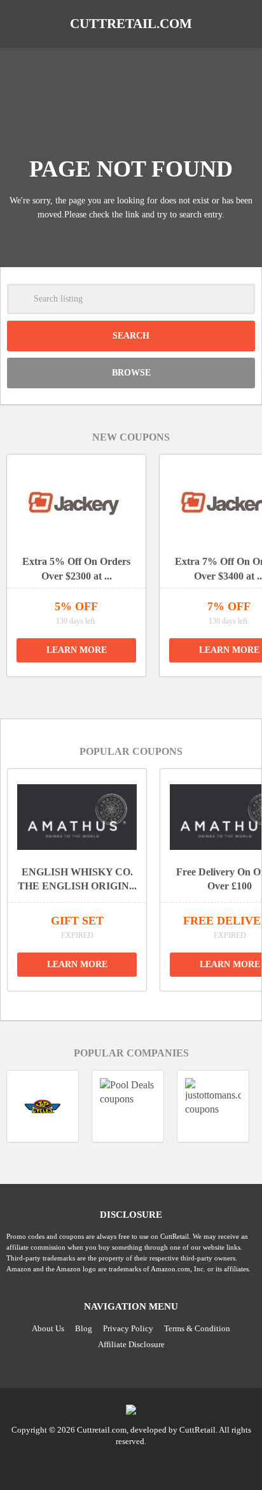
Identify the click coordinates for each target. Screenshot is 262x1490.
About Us (48, 1328)
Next (145, 692)
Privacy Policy (128, 1328)
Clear (240, 299)
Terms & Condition (197, 1328)
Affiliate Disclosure (131, 1344)
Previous (116, 692)
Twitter (107, 1464)
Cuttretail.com (131, 23)
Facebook (155, 1464)
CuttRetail (197, 1430)
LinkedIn (131, 1464)
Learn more (76, 650)
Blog (83, 1328)
